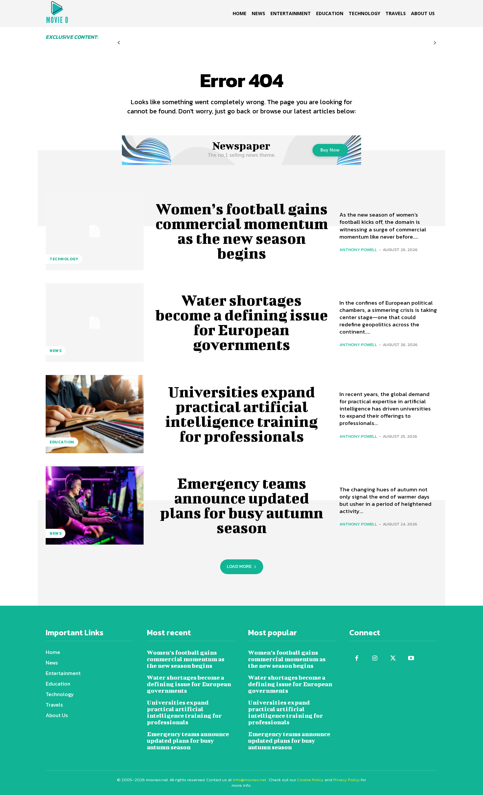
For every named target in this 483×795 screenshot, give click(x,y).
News (55, 351)
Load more (239, 566)
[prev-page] (119, 43)
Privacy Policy (346, 780)
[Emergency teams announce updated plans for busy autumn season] (95, 505)
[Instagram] (374, 658)
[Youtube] (410, 658)
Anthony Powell (358, 249)
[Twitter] (392, 658)
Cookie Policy (310, 780)
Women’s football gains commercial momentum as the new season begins (241, 231)
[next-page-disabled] (435, 43)
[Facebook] (356, 658)
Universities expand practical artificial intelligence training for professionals (241, 414)
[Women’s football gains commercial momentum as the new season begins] (95, 231)
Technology (64, 259)
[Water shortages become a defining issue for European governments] (95, 322)
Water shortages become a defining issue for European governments (241, 322)
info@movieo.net (249, 780)
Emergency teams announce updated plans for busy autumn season (241, 505)
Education (62, 442)
